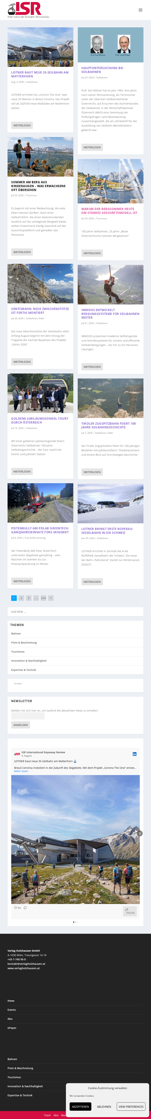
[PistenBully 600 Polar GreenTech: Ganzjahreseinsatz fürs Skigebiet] (40, 503)
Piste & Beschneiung (35, 537)
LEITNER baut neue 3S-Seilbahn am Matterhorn (40, 74)
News (11, 1000)
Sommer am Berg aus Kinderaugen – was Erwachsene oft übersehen (38, 186)
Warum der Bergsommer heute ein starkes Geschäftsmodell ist (109, 211)
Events (12, 1009)
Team (47, 1115)
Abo (10, 1019)
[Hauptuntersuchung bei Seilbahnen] (110, 44)
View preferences (131, 1106)
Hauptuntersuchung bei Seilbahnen (102, 70)
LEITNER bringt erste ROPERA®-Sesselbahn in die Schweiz (107, 531)
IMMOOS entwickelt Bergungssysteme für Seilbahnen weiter (110, 314)
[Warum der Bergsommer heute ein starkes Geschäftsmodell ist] (110, 181)
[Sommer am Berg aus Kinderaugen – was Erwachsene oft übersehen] (40, 157)
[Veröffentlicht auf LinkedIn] (134, 754)
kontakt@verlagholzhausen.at (26, 964)
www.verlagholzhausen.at (24, 968)
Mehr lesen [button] (21, 771)
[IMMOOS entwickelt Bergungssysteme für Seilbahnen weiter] (110, 284)
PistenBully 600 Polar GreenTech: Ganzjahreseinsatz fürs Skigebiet (40, 530)
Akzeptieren (80, 1106)
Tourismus (31, 195)
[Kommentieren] (24, 911)
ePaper (12, 1028)
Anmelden (20, 725)
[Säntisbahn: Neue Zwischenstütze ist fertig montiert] (40, 283)
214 (43, 598)
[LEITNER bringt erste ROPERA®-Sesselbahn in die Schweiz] (110, 503)
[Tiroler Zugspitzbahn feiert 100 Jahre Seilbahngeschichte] (110, 398)
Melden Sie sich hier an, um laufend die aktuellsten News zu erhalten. (54, 710)
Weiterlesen (22, 125)
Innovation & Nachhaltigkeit (29, 660)
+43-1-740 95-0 (17, 959)
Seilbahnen (32, 81)
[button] (11, 833)
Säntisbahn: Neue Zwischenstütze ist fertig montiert (40, 311)
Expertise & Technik (23, 670)
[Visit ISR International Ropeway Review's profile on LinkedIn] (18, 754)
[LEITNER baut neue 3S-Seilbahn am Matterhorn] (40, 47)
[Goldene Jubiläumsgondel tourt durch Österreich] (40, 393)
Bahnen (16, 633)
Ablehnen (104, 1106)
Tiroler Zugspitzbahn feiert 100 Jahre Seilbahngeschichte (108, 425)
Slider (41, 318)
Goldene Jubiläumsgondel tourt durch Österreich (40, 420)
